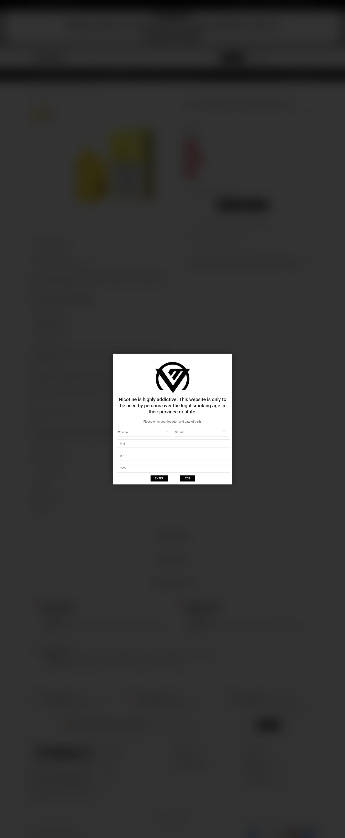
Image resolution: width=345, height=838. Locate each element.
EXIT (187, 478)
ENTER (159, 478)
